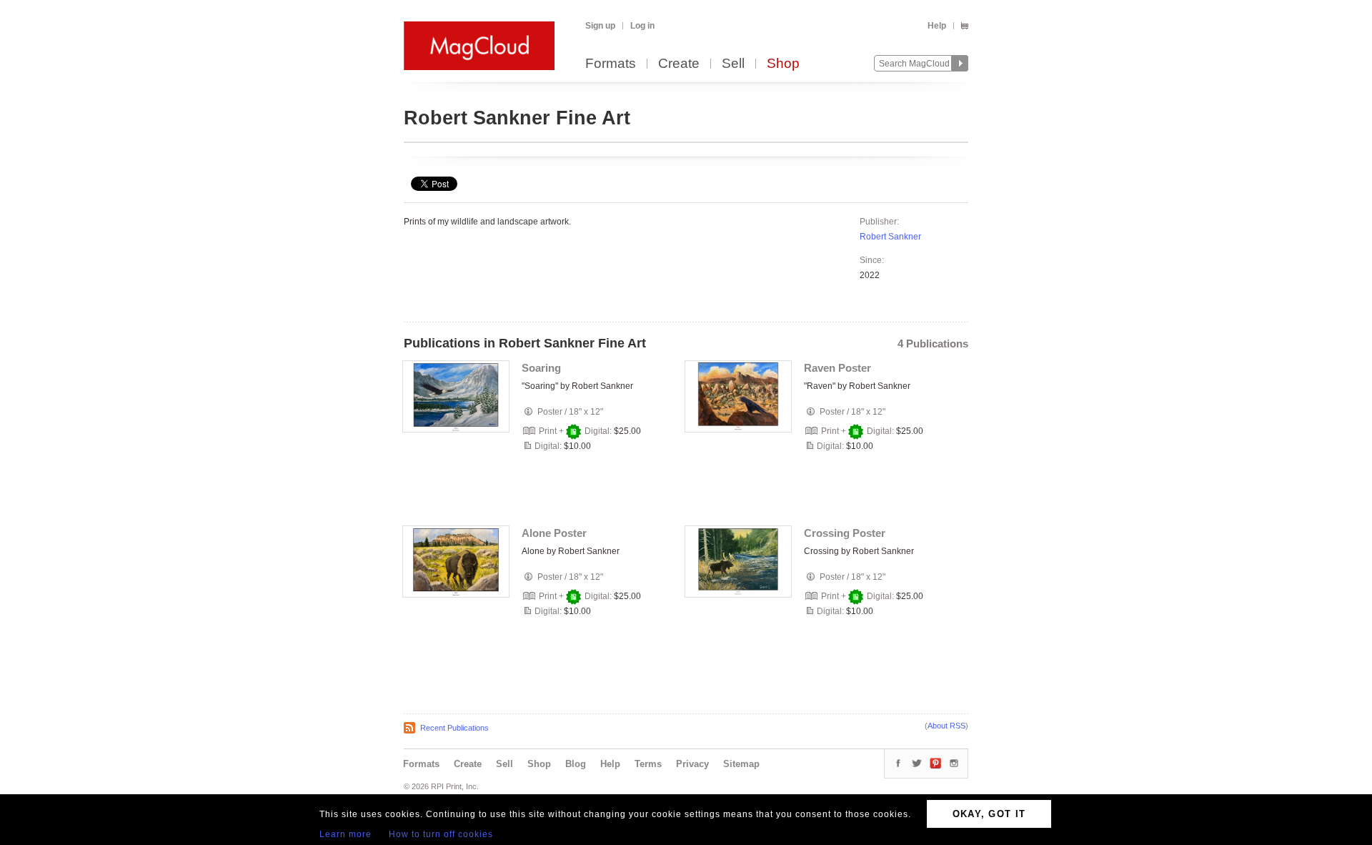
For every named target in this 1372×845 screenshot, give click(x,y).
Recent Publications (454, 727)
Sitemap (741, 763)
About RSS (946, 725)
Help (937, 26)
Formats (610, 64)
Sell (733, 64)
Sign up (600, 26)
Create (679, 64)
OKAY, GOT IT (989, 814)
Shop (783, 64)
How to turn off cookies (441, 834)
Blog (575, 763)
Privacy (692, 763)
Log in (642, 26)
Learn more (345, 834)
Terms (648, 763)
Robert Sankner (890, 237)
